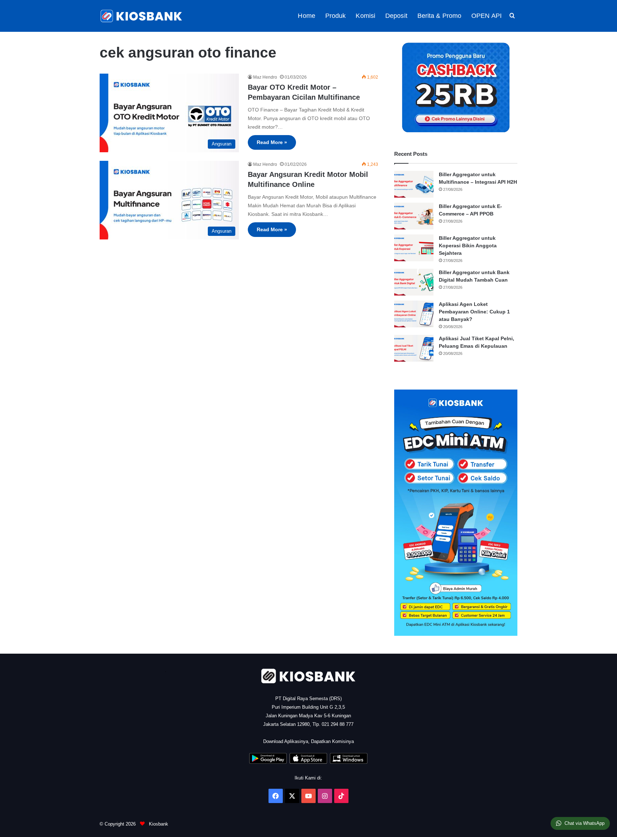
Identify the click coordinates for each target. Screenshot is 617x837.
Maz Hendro (265, 77)
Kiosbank (157, 824)
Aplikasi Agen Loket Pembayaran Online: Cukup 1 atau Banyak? (474, 311)
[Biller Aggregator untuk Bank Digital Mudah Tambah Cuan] (413, 282)
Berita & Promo (439, 15)
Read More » (272, 142)
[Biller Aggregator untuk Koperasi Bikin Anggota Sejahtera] (413, 247)
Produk (335, 15)
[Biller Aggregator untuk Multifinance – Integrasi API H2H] (413, 184)
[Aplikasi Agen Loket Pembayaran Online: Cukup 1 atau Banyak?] (413, 314)
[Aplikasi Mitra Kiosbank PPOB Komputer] (348, 762)
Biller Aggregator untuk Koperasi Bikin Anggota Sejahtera (468, 245)
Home (306, 15)
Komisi (365, 15)
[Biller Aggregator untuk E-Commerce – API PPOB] (413, 216)
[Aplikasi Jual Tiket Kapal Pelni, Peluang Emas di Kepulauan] (413, 348)
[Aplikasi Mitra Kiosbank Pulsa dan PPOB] (268, 762)
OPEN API (486, 15)
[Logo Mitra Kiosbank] (142, 16)
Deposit (396, 15)
